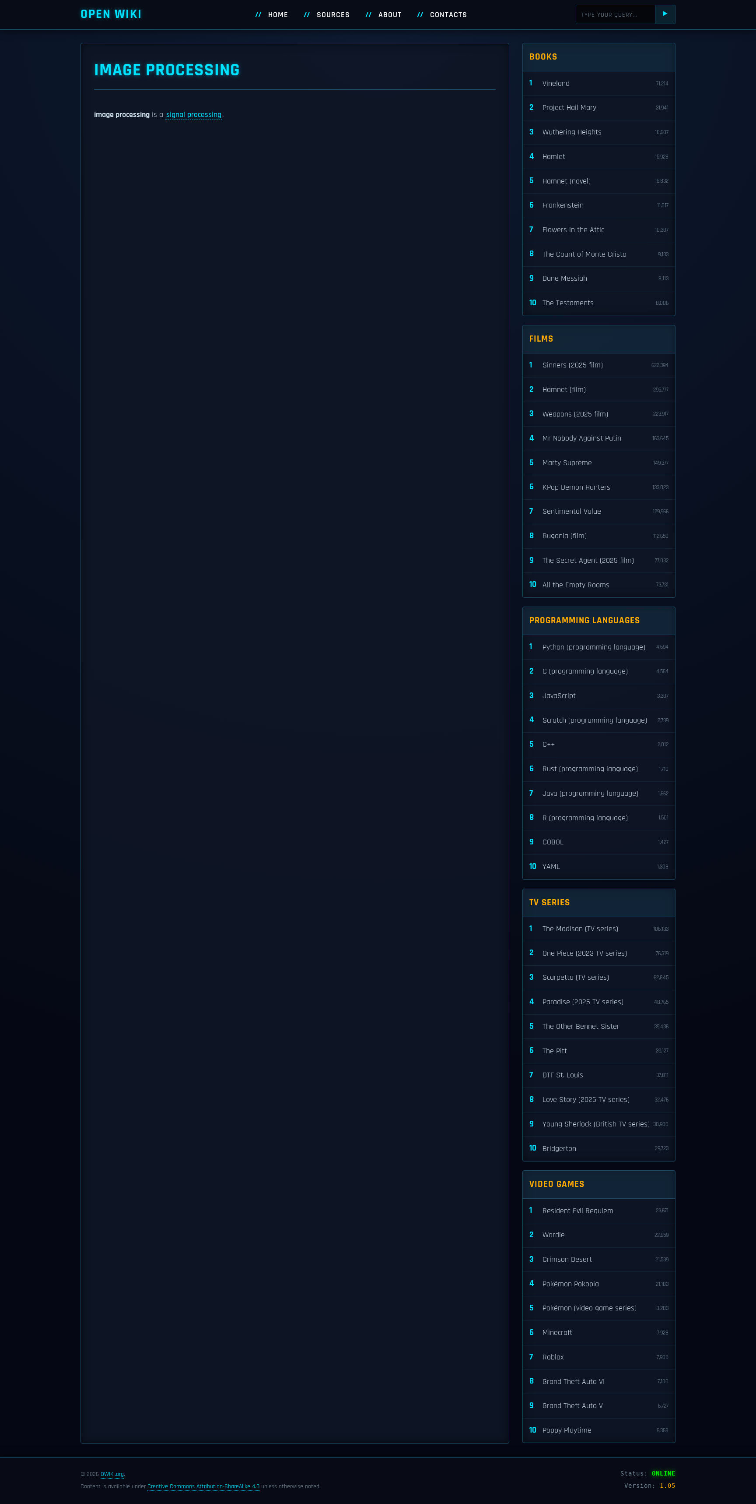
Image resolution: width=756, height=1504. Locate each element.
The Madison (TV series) (598, 928)
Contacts (448, 15)
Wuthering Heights (598, 132)
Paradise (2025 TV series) (598, 1001)
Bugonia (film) (598, 535)
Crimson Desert (598, 1259)
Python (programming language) (598, 646)
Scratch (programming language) (598, 719)
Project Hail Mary (598, 107)
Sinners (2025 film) (598, 365)
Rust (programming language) (598, 768)
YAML (598, 866)
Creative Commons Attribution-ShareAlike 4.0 (203, 1486)
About (390, 15)
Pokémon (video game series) (598, 1308)
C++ (598, 744)
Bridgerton (598, 1148)
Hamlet (598, 156)
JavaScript (598, 695)
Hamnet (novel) (598, 180)
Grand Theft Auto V (598, 1405)
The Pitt (598, 1050)
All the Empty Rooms (598, 584)
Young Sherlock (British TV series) (598, 1124)
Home (278, 15)
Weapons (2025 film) (598, 413)
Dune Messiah (598, 278)
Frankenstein (598, 205)
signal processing (193, 115)
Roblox (598, 1357)
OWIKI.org (112, 1474)
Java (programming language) (598, 793)
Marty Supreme (598, 462)
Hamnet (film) (598, 389)
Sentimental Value (598, 511)
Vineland (598, 83)
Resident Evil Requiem (598, 1210)
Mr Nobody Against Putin (598, 438)
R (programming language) (598, 817)
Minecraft (598, 1332)
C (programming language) (598, 671)
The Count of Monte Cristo (598, 253)
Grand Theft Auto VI (598, 1381)
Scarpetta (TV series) (598, 977)
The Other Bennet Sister (598, 1026)
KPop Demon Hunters (598, 486)
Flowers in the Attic (598, 229)
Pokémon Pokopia (598, 1283)
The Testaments (598, 302)
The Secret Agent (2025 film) (598, 560)
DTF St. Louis (598, 1075)
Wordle (598, 1234)
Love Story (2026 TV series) (598, 1099)
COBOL (598, 842)
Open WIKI (111, 14)
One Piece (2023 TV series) (598, 952)
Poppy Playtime (598, 1430)
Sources (333, 15)
